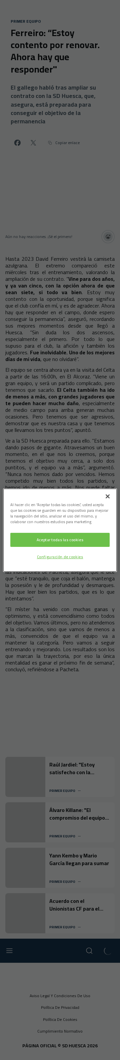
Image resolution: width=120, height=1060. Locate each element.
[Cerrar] (107, 496)
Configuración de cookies (60, 556)
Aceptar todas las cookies (60, 539)
